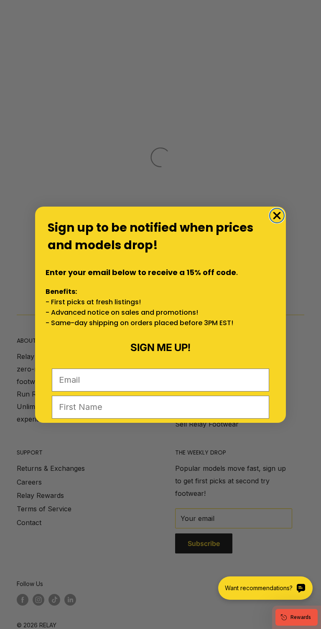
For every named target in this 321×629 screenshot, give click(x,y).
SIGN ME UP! (160, 347)
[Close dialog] (277, 215)
